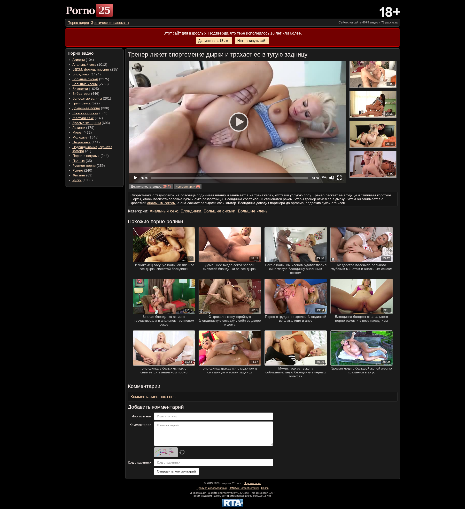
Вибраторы (81, 93)
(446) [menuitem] (85, 93)
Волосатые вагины (87, 98)
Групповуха (81, 103)
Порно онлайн (252, 483)
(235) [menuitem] (95, 69)
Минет (77, 132)
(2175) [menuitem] (90, 79)
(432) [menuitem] (82, 132)
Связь (265, 488)
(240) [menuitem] (82, 170)
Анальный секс (84, 64)
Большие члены (85, 84)
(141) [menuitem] (86, 142)
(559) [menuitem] (90, 113)
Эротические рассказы (110, 23)
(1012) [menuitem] (89, 64)
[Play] (237, 121)
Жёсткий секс (83, 118)
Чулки (77, 180)
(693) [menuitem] (91, 123)
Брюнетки (80, 89)
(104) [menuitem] (83, 60)
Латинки (78, 128)
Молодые (79, 137)
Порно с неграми (86, 156)
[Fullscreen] (339, 177)
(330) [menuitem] (90, 108)
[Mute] (331, 177)
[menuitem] (78, 23)
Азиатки (78, 60)
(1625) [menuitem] (85, 89)
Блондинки (81, 74)
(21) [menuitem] (92, 149)
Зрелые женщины (86, 123)
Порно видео (78, 23)
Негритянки (81, 142)
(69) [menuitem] (82, 175)
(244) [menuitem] (90, 156)
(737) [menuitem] (87, 118)
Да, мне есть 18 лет (214, 41)
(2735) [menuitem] (90, 84)
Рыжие (77, 170)
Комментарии (185, 186)
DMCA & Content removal (244, 488)
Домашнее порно (86, 108)
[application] (237, 122)
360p (324, 177)
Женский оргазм (85, 113)
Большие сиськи (85, 79)
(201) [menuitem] (91, 98)
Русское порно (84, 165)
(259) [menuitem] (88, 165)
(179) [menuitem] (83, 128)
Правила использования (212, 488)
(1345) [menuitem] (85, 137)
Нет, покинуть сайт (252, 41)
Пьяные (78, 161)
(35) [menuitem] (82, 161)
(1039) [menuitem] (82, 180)
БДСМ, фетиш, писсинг (90, 69)
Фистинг (78, 175)
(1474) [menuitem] (86, 74)
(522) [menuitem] (86, 103)
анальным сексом (161, 203)
